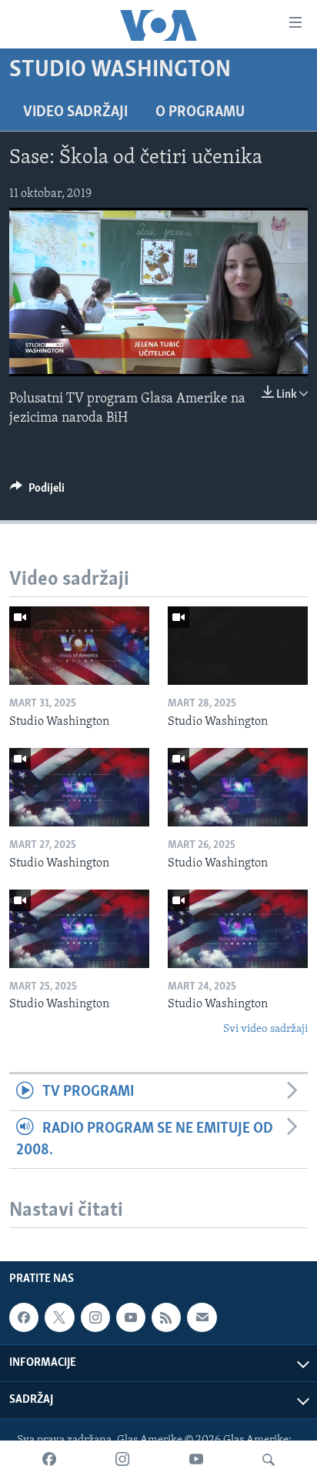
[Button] (37, 491)
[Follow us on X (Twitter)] (59, 1317)
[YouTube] (196, 1460)
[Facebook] (49, 1460)
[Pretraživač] (268, 1460)
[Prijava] (201, 1317)
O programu (200, 112)
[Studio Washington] (79, 645)
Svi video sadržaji (265, 1029)
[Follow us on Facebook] (23, 1317)
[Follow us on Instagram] (95, 1317)
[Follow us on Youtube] (130, 1317)
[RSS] (166, 1317)
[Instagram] (122, 1460)
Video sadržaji (75, 112)
